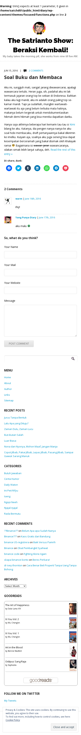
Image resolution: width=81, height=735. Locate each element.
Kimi (72, 124)
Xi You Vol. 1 (12, 633)
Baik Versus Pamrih (44, 542)
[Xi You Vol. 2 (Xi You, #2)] (73, 624)
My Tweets (10, 700)
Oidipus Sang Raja (15, 661)
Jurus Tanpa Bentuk (15, 417)
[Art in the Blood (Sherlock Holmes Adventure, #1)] (73, 652)
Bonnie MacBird (15, 651)
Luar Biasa (10, 440)
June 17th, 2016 (47, 217)
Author (8, 389)
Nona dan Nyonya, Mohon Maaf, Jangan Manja (30, 446)
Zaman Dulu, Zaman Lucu (18, 429)
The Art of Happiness (17, 605)
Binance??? (10, 536)
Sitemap (9, 400)
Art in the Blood (14, 647)
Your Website (12, 283)
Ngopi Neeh (11, 502)
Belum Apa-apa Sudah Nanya (39, 530)
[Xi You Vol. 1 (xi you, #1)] (73, 638)
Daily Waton (11, 484)
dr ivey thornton (13, 565)
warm (18, 198)
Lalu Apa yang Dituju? (16, 423)
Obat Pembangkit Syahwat (33, 548)
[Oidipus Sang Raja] (74, 665)
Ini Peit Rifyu (11, 490)
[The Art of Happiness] (74, 610)
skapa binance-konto (16, 559)
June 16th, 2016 (33, 198)
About (7, 383)
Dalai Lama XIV (14, 608)
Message (9, 300)
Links (7, 394)
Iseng (7, 496)
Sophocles (12, 665)
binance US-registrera (16, 542)
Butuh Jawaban (12, 473)
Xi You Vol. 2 (12, 619)
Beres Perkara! (41, 559)
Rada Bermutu (12, 513)
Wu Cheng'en (14, 622)
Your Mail (10, 265)
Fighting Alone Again (35, 554)
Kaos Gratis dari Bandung (35, 536)
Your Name (11, 247)
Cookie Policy (13, 720)
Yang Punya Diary (25, 217)
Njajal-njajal (11, 507)
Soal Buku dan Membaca (33, 77)
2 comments (35, 70)
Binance (8, 548)
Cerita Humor (11, 479)
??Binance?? (11, 530)
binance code (12, 554)
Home (7, 377)
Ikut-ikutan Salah (13, 435)
